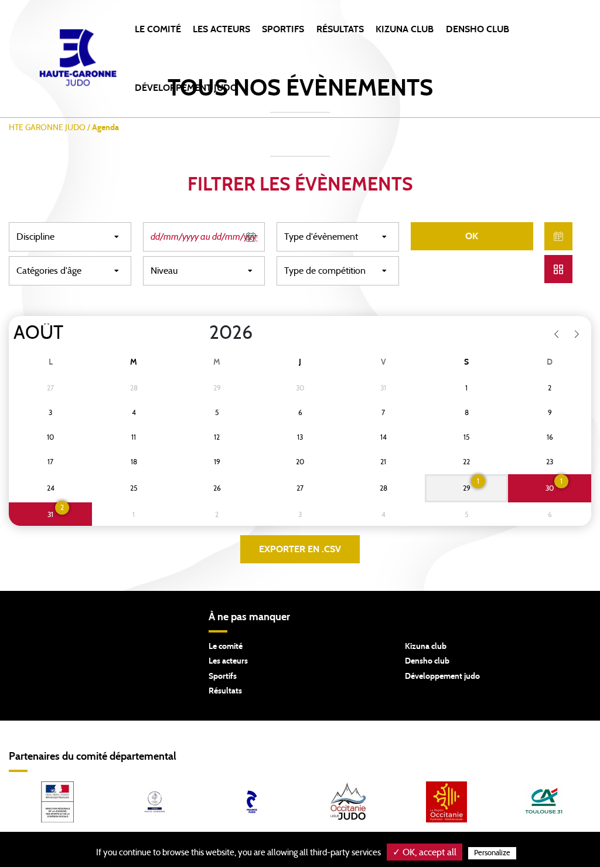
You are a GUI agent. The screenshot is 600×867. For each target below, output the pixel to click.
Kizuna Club (405, 29)
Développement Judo (186, 88)
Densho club (427, 661)
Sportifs (283, 29)
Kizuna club (425, 646)
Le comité (158, 29)
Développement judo (442, 676)
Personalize (492, 853)
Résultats (340, 29)
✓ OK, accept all (424, 852)
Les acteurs (221, 29)
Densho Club (477, 29)
